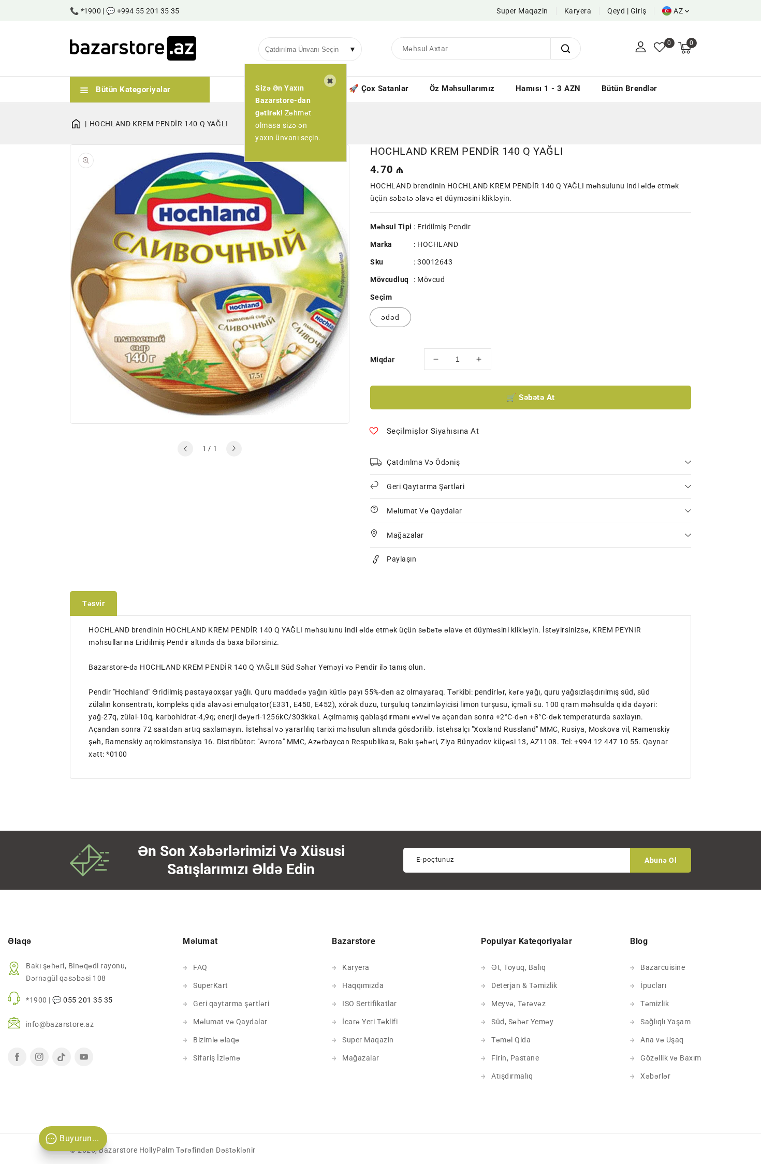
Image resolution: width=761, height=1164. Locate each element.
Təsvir (93, 603)
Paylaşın (401, 559)
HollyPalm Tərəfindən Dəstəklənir (197, 1150)
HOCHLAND (437, 244)
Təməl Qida (511, 1040)
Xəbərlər (655, 1076)
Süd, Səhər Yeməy (522, 1022)
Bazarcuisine (662, 967)
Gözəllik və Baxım (670, 1058)
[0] (659, 48)
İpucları (653, 985)
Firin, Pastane (515, 1058)
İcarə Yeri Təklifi (370, 1022)
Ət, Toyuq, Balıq (518, 967)
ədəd (390, 317)
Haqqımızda (363, 985)
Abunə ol (661, 860)
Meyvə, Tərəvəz (518, 1003)
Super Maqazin (522, 11)
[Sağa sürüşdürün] (234, 448)
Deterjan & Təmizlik (524, 985)
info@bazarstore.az (60, 1024)
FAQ (200, 967)
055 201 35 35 (88, 1000)
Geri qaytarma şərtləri (231, 1003)
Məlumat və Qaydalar (230, 1022)
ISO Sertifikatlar (369, 1003)
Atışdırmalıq (512, 1076)
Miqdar (382, 360)
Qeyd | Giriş (626, 11)
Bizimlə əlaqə (216, 1040)
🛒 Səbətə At (530, 397)
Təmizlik (654, 1003)
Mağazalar (360, 1058)
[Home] (80, 123)
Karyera (578, 11)
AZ (678, 11)
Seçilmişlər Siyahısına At (433, 431)
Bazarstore (118, 1150)
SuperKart (210, 985)
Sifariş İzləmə (216, 1058)
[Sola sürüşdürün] (185, 448)
